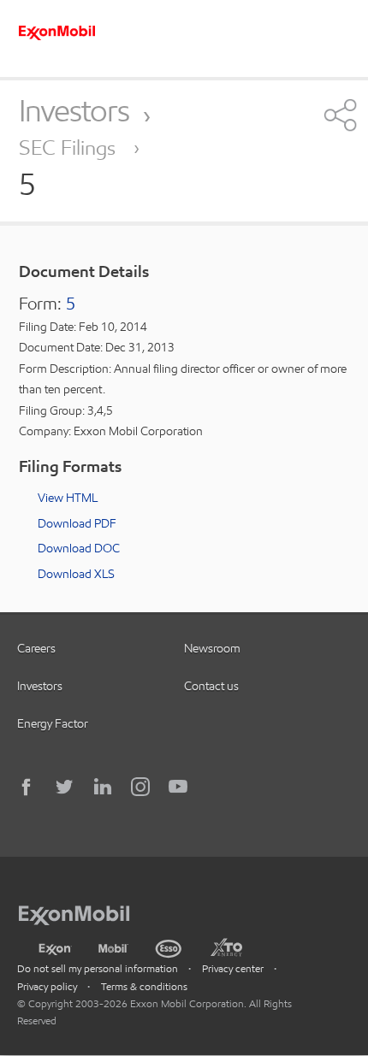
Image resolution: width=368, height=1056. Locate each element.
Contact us (211, 685)
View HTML (68, 497)
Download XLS (76, 573)
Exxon (55, 945)
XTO (226, 946)
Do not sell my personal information (97, 968)
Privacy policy (47, 986)
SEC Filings (70, 147)
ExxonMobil (82, 912)
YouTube (178, 786)
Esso (169, 946)
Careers (36, 648)
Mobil (113, 946)
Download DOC (79, 548)
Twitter (65, 786)
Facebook (27, 786)
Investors (74, 110)
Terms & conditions (144, 986)
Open (338, 114)
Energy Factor (52, 723)
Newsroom (212, 648)
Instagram (140, 786)
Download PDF (77, 523)
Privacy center (233, 968)
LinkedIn (102, 786)
